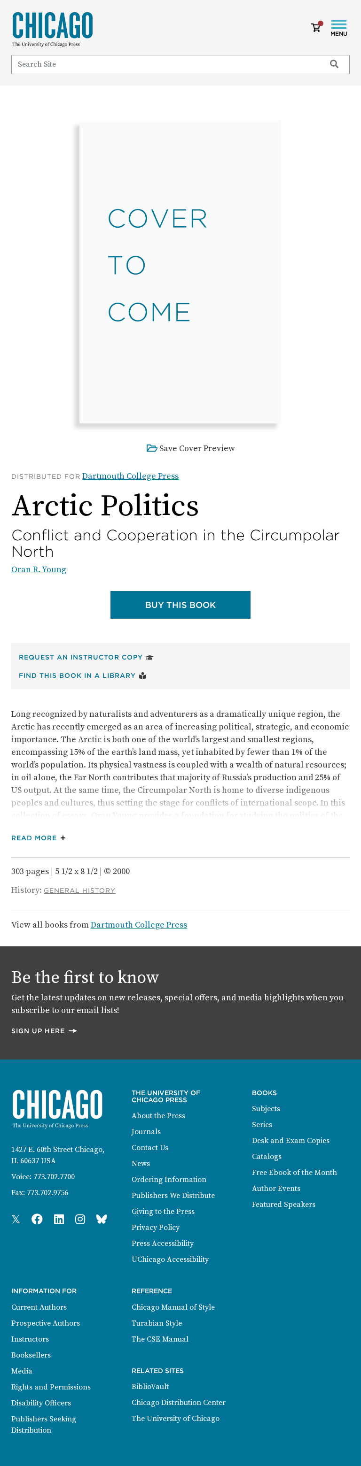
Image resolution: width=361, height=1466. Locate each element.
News (141, 1163)
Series (262, 1124)
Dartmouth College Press (130, 476)
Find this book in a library (83, 675)
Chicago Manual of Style (173, 1307)
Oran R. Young (38, 569)
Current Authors (39, 1307)
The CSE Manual (160, 1339)
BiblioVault (150, 1386)
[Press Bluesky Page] (101, 1220)
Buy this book (198, 604)
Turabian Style (157, 1323)
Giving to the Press (163, 1211)
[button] (40, 838)
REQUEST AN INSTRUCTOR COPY (86, 656)
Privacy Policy (156, 1227)
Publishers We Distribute (173, 1195)
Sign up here (44, 1030)
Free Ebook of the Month (294, 1172)
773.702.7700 (54, 1177)
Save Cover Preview (197, 448)
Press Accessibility (163, 1243)
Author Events (276, 1188)
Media (21, 1371)
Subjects (266, 1108)
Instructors (30, 1339)
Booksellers (31, 1355)
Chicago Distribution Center (179, 1402)
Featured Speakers (283, 1204)
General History (80, 890)
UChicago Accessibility (170, 1259)
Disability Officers (41, 1403)
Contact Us (150, 1147)
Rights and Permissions (51, 1387)
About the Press (158, 1116)
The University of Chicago (176, 1418)
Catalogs (267, 1156)
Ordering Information (169, 1179)
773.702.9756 (47, 1192)
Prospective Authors (45, 1323)
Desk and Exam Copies (291, 1140)
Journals (146, 1131)
